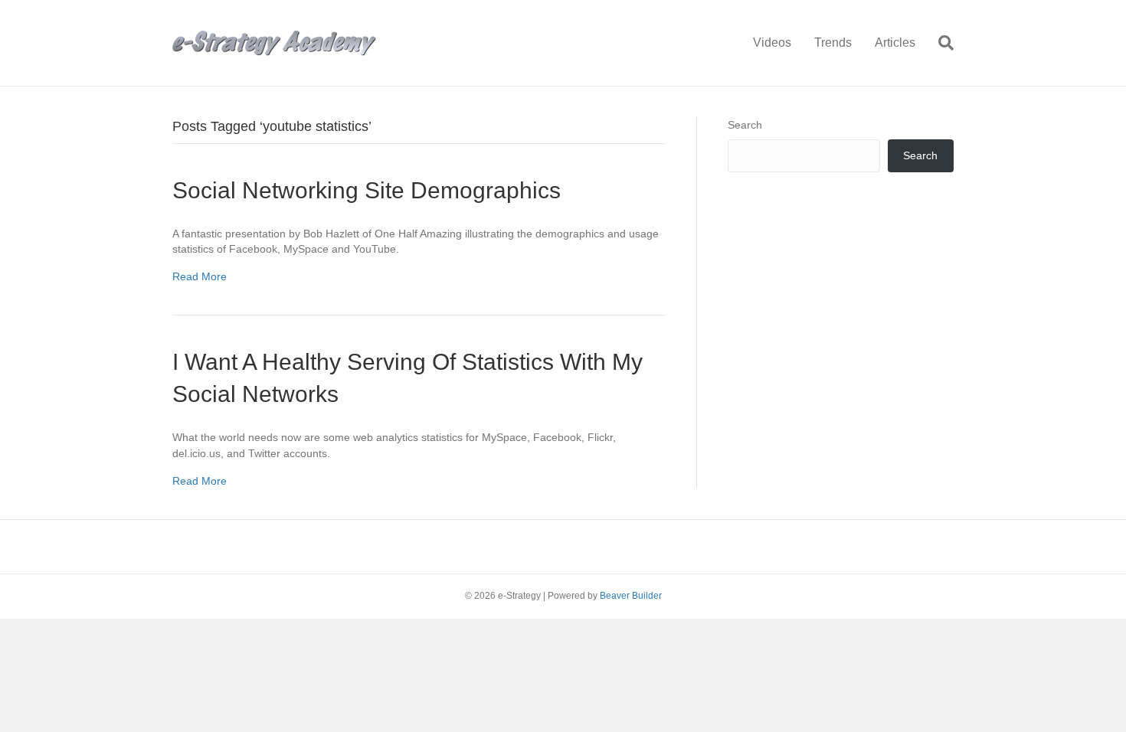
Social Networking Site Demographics (366, 190)
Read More (199, 276)
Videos (772, 42)
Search (745, 125)
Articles (895, 42)
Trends (833, 42)
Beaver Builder (631, 595)
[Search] (940, 42)
